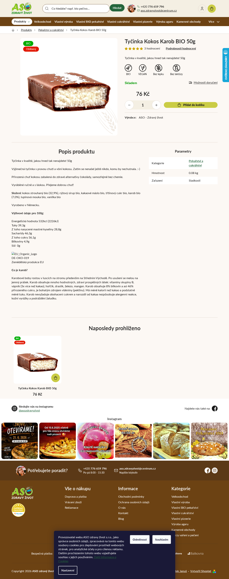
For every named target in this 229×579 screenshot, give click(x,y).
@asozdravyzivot (29, 410)
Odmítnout (140, 539)
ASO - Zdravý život (151, 117)
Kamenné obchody (183, 530)
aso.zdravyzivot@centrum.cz (159, 10)
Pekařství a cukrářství (196, 163)
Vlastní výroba (180, 502)
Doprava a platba (76, 496)
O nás (122, 507)
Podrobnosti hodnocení (181, 48)
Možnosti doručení (206, 82)
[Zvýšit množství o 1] (156, 104)
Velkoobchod (179, 496)
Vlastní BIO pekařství (184, 507)
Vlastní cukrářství (182, 513)
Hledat (117, 8)
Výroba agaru (179, 524)
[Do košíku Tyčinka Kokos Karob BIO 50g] (55, 377)
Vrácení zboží (73, 502)
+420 (152, 7)
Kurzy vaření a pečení (185, 535)
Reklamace (71, 507)
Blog (121, 518)
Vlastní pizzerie (181, 518)
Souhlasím (161, 539)
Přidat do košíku (193, 105)
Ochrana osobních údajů (133, 502)
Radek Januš (179, 571)
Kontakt (123, 513)
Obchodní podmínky (131, 496)
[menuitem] (22, 21)
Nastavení (67, 570)
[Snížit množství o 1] (129, 104)
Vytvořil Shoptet (200, 571)
